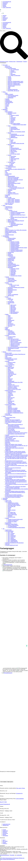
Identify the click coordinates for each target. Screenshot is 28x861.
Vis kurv (9, 80)
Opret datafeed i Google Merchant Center (16, 433)
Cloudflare (7, 418)
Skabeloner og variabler (13, 408)
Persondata (12, 855)
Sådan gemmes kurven (15, 129)
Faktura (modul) (13, 151)
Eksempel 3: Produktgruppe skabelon (15, 412)
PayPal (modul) (11, 185)
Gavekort (12, 152)
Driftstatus (5, 3)
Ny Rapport (10, 363)
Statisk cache (13, 159)
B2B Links (12, 306)
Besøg (9, 315)
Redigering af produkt (14, 242)
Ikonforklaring (8, 522)
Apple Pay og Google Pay (13, 193)
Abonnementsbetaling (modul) (14, 183)
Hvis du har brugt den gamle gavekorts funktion (17, 347)
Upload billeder (11, 331)
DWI (6, 356)
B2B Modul (7, 413)
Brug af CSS (7, 443)
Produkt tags (13, 269)
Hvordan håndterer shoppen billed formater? (14, 495)
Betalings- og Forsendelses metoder (17, 131)
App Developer (8, 529)
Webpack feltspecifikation (13, 525)
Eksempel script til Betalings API (17, 187)
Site (6, 171)
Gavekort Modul (8, 415)
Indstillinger (5, 109)
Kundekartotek (11, 372)
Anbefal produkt (11, 86)
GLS (6, 227)
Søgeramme (12, 74)
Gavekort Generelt (11, 336)
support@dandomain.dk (5, 804)
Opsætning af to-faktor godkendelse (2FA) (16, 169)
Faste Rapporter (11, 364)
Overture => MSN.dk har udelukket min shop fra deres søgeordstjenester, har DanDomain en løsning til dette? (16, 455)
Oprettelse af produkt (14, 241)
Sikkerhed (12, 157)
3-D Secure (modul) (12, 189)
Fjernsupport (5, 2)
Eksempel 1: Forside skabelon (14, 410)
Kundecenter (10, 299)
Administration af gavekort (13, 348)
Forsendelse (7, 194)
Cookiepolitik (19, 855)
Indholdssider (10, 97)
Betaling (7, 175)
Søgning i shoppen (11, 509)
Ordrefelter (7, 100)
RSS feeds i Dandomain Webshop (12, 440)
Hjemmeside (5, 17)
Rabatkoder (10, 290)
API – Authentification (12, 540)
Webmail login (6, 825)
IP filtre (6, 196)
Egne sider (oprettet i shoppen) (14, 505)
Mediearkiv (7, 329)
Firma (6, 110)
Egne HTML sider (11, 506)
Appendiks (5, 499)
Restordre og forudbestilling (13, 265)
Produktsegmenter (11, 258)
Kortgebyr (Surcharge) (12, 180)
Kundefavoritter (11, 302)
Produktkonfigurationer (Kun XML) (15, 382)
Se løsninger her (19, 793)
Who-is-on (10, 326)
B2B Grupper (13, 308)
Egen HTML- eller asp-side (13, 90)
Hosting (4, 20)
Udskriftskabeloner (9, 102)
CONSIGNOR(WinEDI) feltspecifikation (16, 527)
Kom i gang (5, 64)
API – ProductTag (11, 536)
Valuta (6, 172)
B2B (11, 146)
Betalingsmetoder (11, 176)
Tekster (9, 349)
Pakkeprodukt (11, 360)
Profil (9, 88)
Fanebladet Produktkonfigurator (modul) (18, 247)
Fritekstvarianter (11, 281)
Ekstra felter (12, 257)
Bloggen (4, 834)
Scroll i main (13, 142)
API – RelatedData (12, 539)
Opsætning (10, 210)
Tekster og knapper (9, 94)
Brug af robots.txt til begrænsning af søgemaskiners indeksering (15, 425)
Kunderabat (10, 288)
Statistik (6, 314)
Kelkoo (9, 396)
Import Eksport (11, 367)
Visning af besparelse (14, 158)
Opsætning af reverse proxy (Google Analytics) (17, 432)
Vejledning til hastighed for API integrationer (14, 542)
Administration (6, 235)
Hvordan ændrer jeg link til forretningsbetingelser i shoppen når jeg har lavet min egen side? (15, 453)
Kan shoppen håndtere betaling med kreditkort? (15, 491)
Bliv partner (5, 841)
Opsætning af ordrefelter (15, 213)
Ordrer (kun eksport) (12, 374)
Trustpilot (7, 435)
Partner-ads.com (11, 397)
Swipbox (7, 233)
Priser (11, 116)
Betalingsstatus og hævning (10, 232)
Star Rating (12, 118)
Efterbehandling (11, 221)
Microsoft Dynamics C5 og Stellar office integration (16, 230)
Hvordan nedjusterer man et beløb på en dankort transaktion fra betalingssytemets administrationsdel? (16, 480)
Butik (11, 141)
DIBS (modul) (11, 184)
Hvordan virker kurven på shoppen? (12, 419)
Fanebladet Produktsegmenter (16, 249)
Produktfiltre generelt (14, 268)
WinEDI (7, 228)
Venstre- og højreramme (15, 75)
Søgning (12, 121)
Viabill (11, 160)
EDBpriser (10, 392)
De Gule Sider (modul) (15, 153)
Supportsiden (5, 835)
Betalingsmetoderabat (12, 289)
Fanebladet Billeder (14, 248)
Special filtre (13, 273)
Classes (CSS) (8, 500)
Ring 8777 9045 (3, 802)
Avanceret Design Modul (10, 404)
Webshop (4, 15)
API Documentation (9, 531)
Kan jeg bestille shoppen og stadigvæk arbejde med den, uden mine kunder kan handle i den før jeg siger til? (16, 458)
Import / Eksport (8, 365)
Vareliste (9, 77)
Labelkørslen (13, 223)
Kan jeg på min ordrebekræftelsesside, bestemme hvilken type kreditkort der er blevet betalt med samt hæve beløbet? (16, 471)
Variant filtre (12, 272)
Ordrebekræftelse (14, 128)
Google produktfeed (12, 266)
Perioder (9, 376)
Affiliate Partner (11, 403)
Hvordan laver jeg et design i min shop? (13, 494)
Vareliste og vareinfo (14, 115)
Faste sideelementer (12, 68)
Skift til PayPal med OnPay (13, 177)
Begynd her (7, 66)
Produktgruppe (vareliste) (13, 502)
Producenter (10, 254)
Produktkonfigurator (14, 148)
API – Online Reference (13, 541)
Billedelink (10, 515)
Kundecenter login (6, 824)
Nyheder (9, 507)
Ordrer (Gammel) (8, 207)
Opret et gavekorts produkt (15, 342)
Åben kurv (7, 543)
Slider (6, 108)
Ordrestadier (10, 375)
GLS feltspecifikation (12, 526)
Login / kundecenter (7, 7)
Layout (9, 138)
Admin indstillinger (9, 165)
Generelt (9, 405)
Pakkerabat (10, 292)
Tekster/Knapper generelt (13, 95)
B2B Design (13, 307)
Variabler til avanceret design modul (15, 519)
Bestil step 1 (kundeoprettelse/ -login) (15, 81)
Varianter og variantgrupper (13, 385)
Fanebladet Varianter (14, 246)
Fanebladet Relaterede (15, 245)
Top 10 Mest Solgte (12, 513)
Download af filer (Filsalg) (15, 149)
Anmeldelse (12, 119)
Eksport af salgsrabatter (12, 388)
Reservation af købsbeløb (13, 178)
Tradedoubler (10, 395)
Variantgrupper (11, 278)
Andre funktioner (11, 333)
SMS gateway (13, 150)
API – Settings (11, 538)
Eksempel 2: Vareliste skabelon (14, 411)
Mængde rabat (11, 295)
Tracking (12, 163)
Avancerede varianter (12, 280)
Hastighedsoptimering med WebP (17, 135)
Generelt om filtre (11, 198)
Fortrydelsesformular (9, 234)
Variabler (7, 518)
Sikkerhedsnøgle (11, 182)
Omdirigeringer (11, 259)
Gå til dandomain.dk (7, 1)
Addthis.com (7, 450)
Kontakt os (5, 843)
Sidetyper (10, 406)
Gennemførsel (13, 127)
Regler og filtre (8, 197)
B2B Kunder (13, 309)
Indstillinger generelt (12, 112)
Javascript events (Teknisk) (15, 275)
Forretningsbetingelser (4, 855)
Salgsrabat (10, 283)
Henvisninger (10, 323)
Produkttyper (10, 255)
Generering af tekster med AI (16, 251)
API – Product (11, 534)
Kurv (11, 73)
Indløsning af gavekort (15, 344)
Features (9, 155)
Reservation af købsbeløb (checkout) (15, 179)
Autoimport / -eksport (12, 387)
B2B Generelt (13, 305)
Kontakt (4, 5)
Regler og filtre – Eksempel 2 (14, 200)
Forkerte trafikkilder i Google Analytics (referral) (15, 451)
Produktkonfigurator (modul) (11, 358)
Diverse (12, 122)
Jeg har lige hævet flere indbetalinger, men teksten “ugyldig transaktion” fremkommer (15, 487)
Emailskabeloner (8, 101)
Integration (7, 170)
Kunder (6, 296)
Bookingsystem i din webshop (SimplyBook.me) (15, 354)
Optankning (10, 337)
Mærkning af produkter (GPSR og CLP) (13, 420)
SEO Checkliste (11, 429)
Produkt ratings (11, 260)
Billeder (9, 132)
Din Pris (9, 399)
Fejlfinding (10, 190)
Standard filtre (13, 271)
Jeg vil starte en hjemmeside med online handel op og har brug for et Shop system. (16, 464)
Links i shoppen (8, 501)
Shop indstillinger (8, 111)
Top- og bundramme (14, 69)
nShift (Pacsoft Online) (12, 219)
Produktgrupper (11, 239)
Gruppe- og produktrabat (13, 294)
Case (11, 300)
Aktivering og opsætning (15, 340)
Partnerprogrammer (9, 390)
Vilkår (9, 87)
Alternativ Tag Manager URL (14, 431)
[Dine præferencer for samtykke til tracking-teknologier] (27, 646)
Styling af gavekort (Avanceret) (14, 350)
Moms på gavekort (14, 341)
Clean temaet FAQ (9, 437)
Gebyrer (7, 327)
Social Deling (13, 156)
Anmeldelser (10, 262)
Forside (9, 76)
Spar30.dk (10, 402)
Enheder (9, 253)
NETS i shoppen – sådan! (10, 438)
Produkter (10, 114)
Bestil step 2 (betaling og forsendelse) (15, 82)
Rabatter (7, 282)
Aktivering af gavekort (15, 343)
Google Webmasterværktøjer (14, 426)
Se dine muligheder (20, 798)
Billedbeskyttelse (13, 137)
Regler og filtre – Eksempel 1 (14, 199)
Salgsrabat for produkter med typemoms (16, 287)
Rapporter (7, 361)
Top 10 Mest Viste (11, 512)
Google (6, 423)
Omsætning (10, 317)
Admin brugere (8, 168)
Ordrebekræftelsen (14, 346)
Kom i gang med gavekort (13, 339)
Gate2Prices (10, 394)
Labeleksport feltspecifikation (11, 524)
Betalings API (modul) (12, 186)
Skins (6, 93)
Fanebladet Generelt (14, 244)
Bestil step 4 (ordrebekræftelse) (14, 84)
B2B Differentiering (14, 312)
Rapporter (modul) (11, 362)
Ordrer (9, 125)
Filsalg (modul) (8, 357)
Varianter (7, 276)
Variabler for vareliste (12, 521)
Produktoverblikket (12, 238)
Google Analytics (11, 430)
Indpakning (7, 442)
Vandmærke (12, 136)
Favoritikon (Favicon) (9, 439)
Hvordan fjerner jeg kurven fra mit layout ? (14, 460)
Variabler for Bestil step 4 (13, 520)
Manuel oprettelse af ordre (10, 231)
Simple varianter (11, 279)
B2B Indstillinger (14, 313)
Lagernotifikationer (12, 264)
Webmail (4, 6)
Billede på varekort (12, 334)
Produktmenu (13, 71)
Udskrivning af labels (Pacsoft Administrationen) (16, 225)
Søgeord (9, 322)
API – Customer (11, 533)
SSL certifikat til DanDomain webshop (13, 422)
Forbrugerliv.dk (11, 401)
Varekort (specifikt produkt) (13, 504)
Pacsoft (6, 209)
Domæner (5, 19)
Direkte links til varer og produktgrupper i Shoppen (15, 461)
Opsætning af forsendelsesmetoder (17, 212)
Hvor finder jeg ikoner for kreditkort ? (13, 497)
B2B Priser (12, 310)
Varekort (9, 79)
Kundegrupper (11, 301)
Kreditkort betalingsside (13, 89)
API (3, 528)
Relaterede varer (11, 384)
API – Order (10, 532)
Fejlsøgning (10, 226)
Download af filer (11, 324)
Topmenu (12, 70)
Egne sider (7, 103)
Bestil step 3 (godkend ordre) (14, 83)
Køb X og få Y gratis (14, 285)
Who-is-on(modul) (9, 355)
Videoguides (5, 498)
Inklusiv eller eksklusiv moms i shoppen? (13, 444)
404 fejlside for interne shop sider (17, 143)
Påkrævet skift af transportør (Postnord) (16, 220)
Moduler (9, 144)
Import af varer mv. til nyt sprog (14, 389)
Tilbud (6, 328)
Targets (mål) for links (12, 514)
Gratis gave (12, 286)
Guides (4, 416)
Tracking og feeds (11, 162)
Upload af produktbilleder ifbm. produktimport (14, 436)
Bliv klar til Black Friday (10, 417)
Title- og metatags (9, 204)
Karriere (4, 842)
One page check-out (9, 203)
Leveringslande (8, 173)
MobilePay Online (11, 192)
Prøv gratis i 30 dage (20, 788)
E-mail (4, 16)
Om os (4, 840)
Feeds (11, 164)
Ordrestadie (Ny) (8, 206)
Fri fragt (9, 293)
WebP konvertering (12, 166)
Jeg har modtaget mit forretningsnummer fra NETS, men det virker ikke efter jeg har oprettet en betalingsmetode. (15, 477)
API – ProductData (12, 535)
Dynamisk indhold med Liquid (11, 545)
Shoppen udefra (8, 67)
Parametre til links (11, 517)
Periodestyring (11, 252)
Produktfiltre (10, 267)
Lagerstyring (13, 117)
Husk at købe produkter (15, 123)
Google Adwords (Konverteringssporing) (16, 428)
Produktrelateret (13, 134)
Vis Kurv (7, 104)
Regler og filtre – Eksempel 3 (14, 201)
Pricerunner (10, 398)
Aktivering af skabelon (12, 409)
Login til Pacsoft (13, 211)
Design (4, 91)
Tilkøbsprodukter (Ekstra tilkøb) (19, 124)
